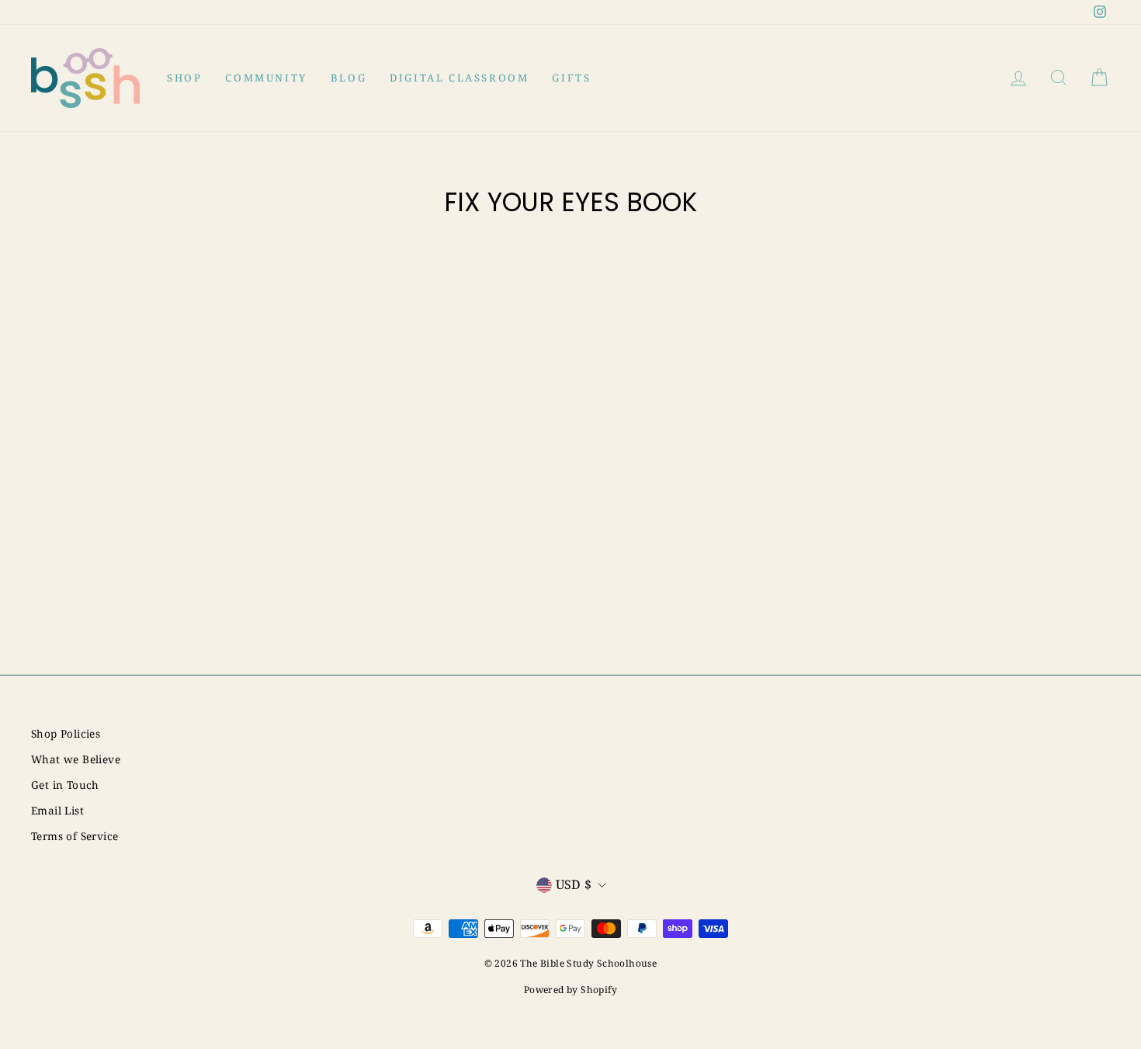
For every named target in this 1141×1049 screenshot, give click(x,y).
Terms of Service (74, 835)
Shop (184, 78)
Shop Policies (65, 733)
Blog (348, 78)
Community (266, 78)
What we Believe (75, 759)
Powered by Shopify (570, 989)
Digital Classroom (459, 78)
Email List (57, 810)
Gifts (571, 78)
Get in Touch (65, 784)
